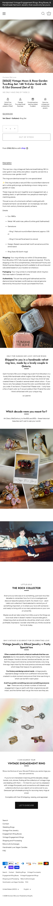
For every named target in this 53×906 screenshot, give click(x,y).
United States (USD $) (10, 889)
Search (5, 820)
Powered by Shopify (26, 896)
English (26, 889)
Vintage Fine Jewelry (11, 830)
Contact (6, 824)
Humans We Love (9, 77)
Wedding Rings (8, 827)
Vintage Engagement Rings (13, 837)
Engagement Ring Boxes (12, 834)
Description (7, 163)
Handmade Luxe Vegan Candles (15, 847)
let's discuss (26, 805)
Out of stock (26, 137)
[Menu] (4, 13)
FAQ (4, 851)
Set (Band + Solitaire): (11, 118)
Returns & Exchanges (11, 844)
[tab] (8, 163)
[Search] (43, 14)
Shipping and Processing (12, 840)
